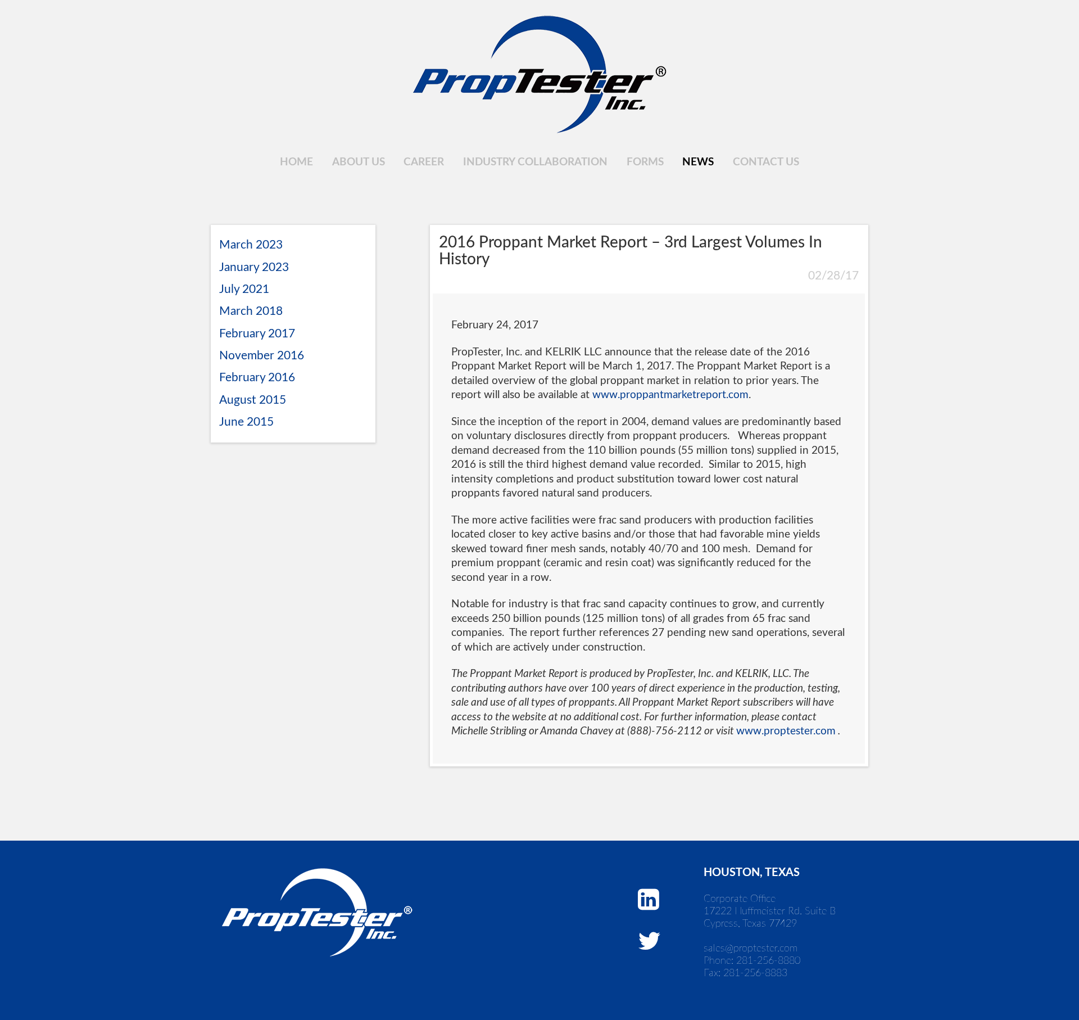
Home (296, 162)
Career (424, 162)
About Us (358, 162)
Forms (645, 162)
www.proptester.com (786, 731)
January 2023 (254, 267)
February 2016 (257, 377)
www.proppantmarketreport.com (670, 395)
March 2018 (251, 311)
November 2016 (261, 356)
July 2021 (244, 289)
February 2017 (257, 334)
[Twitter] (649, 941)
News (698, 162)
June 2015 (246, 422)
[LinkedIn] (648, 900)
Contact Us (766, 162)
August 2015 (252, 400)
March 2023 (251, 245)
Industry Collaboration (535, 162)
